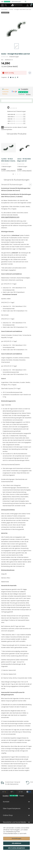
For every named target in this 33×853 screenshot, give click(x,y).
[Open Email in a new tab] (10, 77)
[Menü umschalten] (2, 5)
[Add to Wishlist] (30, 73)
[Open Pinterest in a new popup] (17, 77)
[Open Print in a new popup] (13, 77)
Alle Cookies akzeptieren (16, 848)
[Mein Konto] (28, 5)
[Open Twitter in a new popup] (15, 76)
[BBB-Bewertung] (29, 792)
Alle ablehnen (16, 843)
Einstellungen (16, 838)
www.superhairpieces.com (10, 217)
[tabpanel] (8, 155)
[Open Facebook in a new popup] (8, 77)
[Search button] (6, 5)
